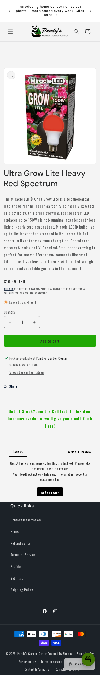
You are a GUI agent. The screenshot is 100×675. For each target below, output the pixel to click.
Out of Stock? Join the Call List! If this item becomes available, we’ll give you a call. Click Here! (50, 418)
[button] (10, 31)
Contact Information (25, 519)
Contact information (38, 669)
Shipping (9, 288)
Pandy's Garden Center (32, 654)
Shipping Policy (21, 589)
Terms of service (51, 662)
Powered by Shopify (60, 654)
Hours (14, 531)
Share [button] (13, 386)
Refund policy (20, 543)
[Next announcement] (90, 10)
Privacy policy (27, 662)
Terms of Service (23, 554)
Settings (16, 578)
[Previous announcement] (9, 10)
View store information (26, 372)
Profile (15, 566)
